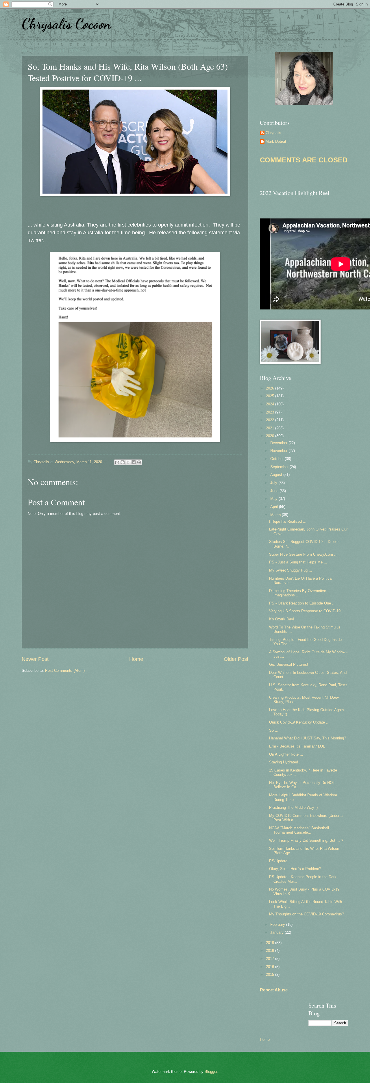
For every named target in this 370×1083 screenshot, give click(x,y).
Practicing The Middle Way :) (293, 807)
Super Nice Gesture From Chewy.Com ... (303, 554)
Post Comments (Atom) (65, 670)
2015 (270, 974)
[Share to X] (128, 462)
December (279, 443)
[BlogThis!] (122, 462)
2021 (270, 428)
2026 (270, 388)
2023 (270, 412)
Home (136, 659)
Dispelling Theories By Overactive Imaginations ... (297, 593)
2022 (270, 420)
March (276, 515)
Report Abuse (274, 989)
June (275, 491)
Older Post (236, 659)
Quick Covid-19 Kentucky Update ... (299, 722)
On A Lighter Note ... (286, 754)
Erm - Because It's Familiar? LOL (297, 746)
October (277, 459)
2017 (270, 958)
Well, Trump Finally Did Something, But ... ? (306, 840)
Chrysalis (273, 133)
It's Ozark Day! (281, 619)
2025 (270, 396)
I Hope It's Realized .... (288, 521)
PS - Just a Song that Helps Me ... (298, 562)
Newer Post (35, 659)
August (276, 474)
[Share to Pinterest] (139, 462)
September (280, 467)
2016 (270, 967)
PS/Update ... (280, 861)
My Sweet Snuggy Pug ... (290, 570)
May (274, 498)
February (278, 924)
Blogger (211, 1071)
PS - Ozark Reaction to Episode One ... (302, 603)
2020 (270, 436)
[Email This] (117, 462)
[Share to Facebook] (133, 462)
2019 (270, 943)
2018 (270, 950)
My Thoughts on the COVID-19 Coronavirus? (306, 914)
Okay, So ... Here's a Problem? (295, 869)
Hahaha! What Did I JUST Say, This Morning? (307, 738)
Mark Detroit (276, 141)
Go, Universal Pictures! (288, 664)
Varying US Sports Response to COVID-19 (305, 611)
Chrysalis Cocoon (66, 23)
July (274, 483)
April (274, 507)
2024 (270, 404)
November (279, 450)
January (277, 932)
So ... (273, 730)
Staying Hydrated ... (286, 762)
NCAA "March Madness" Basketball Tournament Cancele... (299, 830)
